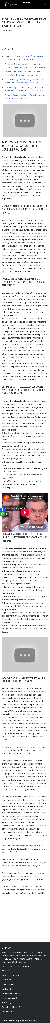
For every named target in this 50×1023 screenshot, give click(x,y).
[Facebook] (2, 510)
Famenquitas (8, 998)
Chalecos (6, 984)
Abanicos (6, 970)
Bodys (5, 979)
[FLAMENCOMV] (12, 4)
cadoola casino (10, 449)
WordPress (31, 1020)
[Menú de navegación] (45, 4)
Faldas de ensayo (10, 993)
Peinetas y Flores (10, 1007)
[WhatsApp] (2, 514)
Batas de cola (8, 975)
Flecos (5, 1002)
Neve (4, 1020)
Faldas (5, 988)
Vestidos (6, 1011)
